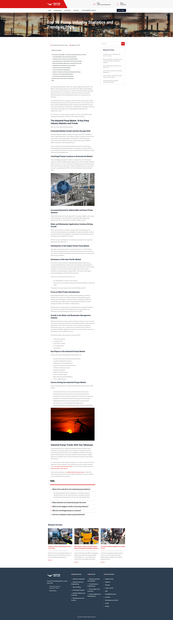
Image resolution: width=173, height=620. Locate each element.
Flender (107, 585)
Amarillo (107, 597)
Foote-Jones (109, 588)
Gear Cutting (77, 587)
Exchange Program (79, 590)
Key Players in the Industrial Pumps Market (63, 74)
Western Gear (109, 579)
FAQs (52, 80)
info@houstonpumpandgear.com (104, 4)
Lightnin (107, 582)
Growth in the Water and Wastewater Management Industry (67, 72)
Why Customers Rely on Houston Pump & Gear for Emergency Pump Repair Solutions (112, 61)
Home (49, 10)
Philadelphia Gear (110, 594)
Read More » (50, 560)
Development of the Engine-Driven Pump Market (64, 65)
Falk (106, 591)
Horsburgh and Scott (111, 600)
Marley (107, 606)
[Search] (123, 43)
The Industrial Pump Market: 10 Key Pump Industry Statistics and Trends (68, 54)
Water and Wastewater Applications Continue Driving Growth (67, 63)
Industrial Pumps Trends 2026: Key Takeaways (62, 78)
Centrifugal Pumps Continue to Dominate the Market (65, 59)
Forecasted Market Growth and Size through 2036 (64, 56)
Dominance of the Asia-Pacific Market (61, 67)
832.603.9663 (123, 4)
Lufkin (107, 603)
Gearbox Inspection (79, 579)
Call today (121, 10)
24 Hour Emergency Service (89, 10)
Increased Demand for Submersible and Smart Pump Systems (67, 61)
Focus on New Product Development (61, 69)
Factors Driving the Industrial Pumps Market (63, 76)
